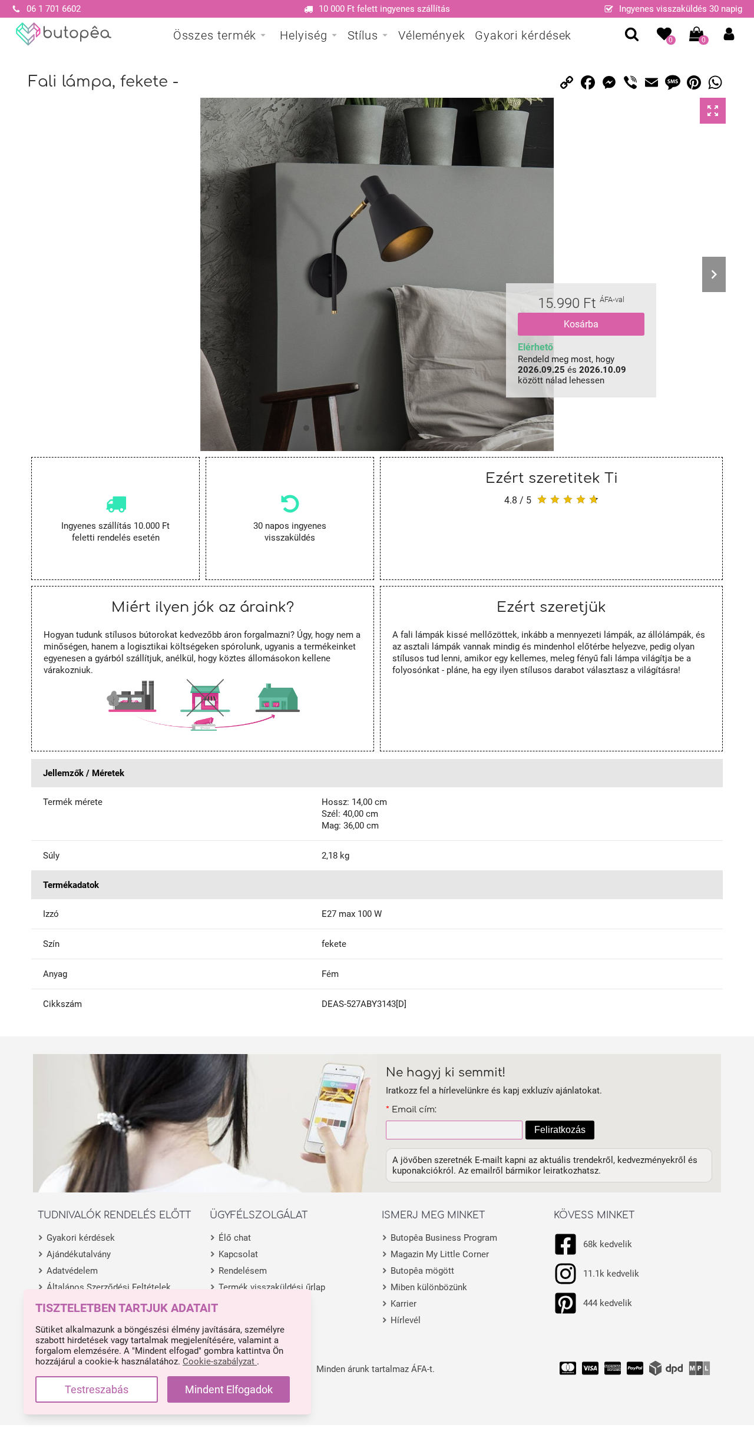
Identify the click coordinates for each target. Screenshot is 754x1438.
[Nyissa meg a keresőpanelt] (632, 34)
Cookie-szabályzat (220, 1361)
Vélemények (431, 35)
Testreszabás (96, 1389)
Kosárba (581, 324)
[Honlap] (64, 34)
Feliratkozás (560, 1130)
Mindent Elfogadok (229, 1389)
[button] (729, 34)
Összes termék (215, 35)
